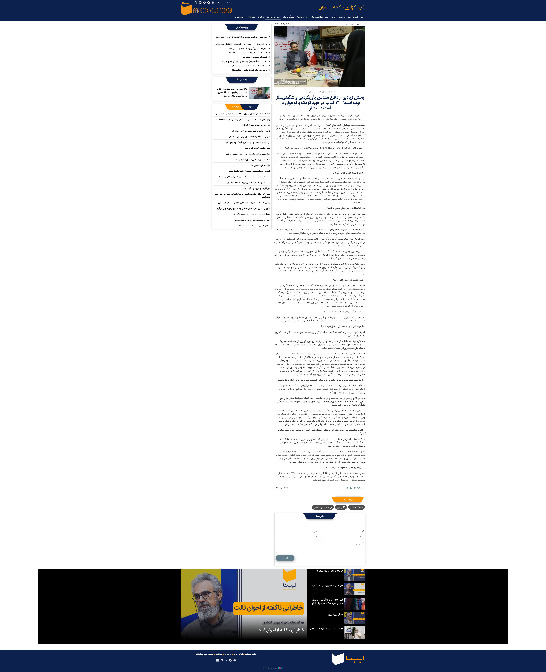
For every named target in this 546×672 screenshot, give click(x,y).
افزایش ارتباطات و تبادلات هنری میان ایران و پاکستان (249, 136)
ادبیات (355, 17)
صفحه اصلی (361, 23)
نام (362, 531)
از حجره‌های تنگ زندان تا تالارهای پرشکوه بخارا (249, 70)
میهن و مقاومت (273, 17)
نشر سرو (341, 507)
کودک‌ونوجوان (317, 17)
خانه (362, 17)
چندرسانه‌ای (239, 17)
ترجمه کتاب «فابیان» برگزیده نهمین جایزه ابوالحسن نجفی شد (243, 61)
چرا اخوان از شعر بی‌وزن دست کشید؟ (327, 585)
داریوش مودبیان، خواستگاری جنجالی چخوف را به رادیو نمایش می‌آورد (243, 208)
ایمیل (316, 531)
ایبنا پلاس (250, 17)
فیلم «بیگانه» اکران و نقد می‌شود (257, 148)
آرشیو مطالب (250, 654)
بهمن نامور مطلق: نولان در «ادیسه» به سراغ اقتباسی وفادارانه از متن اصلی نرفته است (242, 196)
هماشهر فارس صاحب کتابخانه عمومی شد (254, 225)
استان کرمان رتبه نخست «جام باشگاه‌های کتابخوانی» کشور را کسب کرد (243, 176)
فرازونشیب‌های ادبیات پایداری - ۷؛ (320, 92)
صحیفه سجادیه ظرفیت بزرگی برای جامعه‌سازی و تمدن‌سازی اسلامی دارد (242, 113)
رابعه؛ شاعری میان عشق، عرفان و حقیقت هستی (252, 220)
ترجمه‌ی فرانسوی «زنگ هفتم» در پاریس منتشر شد (251, 131)
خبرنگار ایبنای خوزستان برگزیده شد (257, 188)
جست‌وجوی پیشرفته (205, 654)
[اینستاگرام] (226, 660)
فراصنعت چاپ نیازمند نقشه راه (329, 571)
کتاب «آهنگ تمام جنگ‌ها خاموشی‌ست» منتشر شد (248, 52)
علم (327, 17)
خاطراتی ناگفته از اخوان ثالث (281, 630)
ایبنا (341, 8)
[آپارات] (234, 660)
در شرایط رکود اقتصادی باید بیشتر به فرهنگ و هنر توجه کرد (247, 142)
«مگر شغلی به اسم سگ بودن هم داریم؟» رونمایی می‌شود (248, 154)
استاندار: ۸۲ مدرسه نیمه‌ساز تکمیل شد (255, 125)
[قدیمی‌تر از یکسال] (259, 93)
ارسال (285, 558)
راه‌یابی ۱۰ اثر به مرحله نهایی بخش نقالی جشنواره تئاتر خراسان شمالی (244, 202)
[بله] (222, 660)
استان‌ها (261, 17)
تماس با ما (238, 654)
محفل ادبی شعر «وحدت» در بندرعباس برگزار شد (251, 214)
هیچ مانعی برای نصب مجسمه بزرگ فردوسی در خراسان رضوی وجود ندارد (241, 38)
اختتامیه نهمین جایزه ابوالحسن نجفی (326, 629)
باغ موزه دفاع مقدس (323, 507)
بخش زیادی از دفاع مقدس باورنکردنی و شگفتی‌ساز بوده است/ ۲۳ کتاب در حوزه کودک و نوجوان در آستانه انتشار (320, 103)
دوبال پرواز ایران (335, 614)
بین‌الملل (341, 17)
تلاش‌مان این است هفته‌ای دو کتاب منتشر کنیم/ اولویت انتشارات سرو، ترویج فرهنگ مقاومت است (232, 92)
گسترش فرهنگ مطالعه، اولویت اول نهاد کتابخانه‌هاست (249, 171)
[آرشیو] (217, 660)
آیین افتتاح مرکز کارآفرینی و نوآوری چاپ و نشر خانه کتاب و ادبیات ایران (327, 601)
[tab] (249, 107)
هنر (349, 17)
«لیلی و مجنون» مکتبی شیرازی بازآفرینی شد (253, 159)
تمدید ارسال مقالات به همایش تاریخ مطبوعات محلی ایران (248, 182)
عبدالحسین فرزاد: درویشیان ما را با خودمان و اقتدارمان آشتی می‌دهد (240, 44)
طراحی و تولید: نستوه (269, 668)
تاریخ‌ (333, 17)
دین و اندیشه (302, 17)
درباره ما (228, 654)
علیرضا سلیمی (356, 507)
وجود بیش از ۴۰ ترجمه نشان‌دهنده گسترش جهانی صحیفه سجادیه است (243, 119)
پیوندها (219, 654)
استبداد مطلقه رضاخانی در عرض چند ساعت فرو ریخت (246, 65)
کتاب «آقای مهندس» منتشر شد (255, 57)
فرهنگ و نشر (289, 17)
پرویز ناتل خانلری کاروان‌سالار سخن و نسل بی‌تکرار (248, 48)
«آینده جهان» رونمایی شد (260, 165)
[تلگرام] (230, 660)
